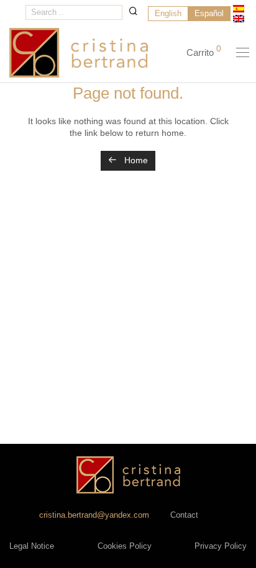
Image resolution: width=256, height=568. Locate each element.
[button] (133, 11)
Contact (184, 515)
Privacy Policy (220, 546)
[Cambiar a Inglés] (239, 19)
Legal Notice (31, 546)
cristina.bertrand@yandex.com (94, 515)
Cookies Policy (125, 546)
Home (135, 160)
